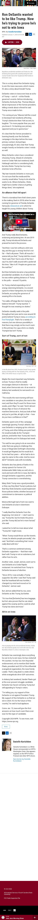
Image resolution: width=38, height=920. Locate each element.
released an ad (16, 206)
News (6, 726)
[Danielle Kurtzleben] (6, 745)
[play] (3, 917)
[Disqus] (19, 800)
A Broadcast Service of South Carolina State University (18, 893)
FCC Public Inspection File (12, 898)
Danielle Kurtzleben (15, 32)
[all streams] (35, 917)
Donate (31, 3)
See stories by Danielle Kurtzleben (21, 760)
